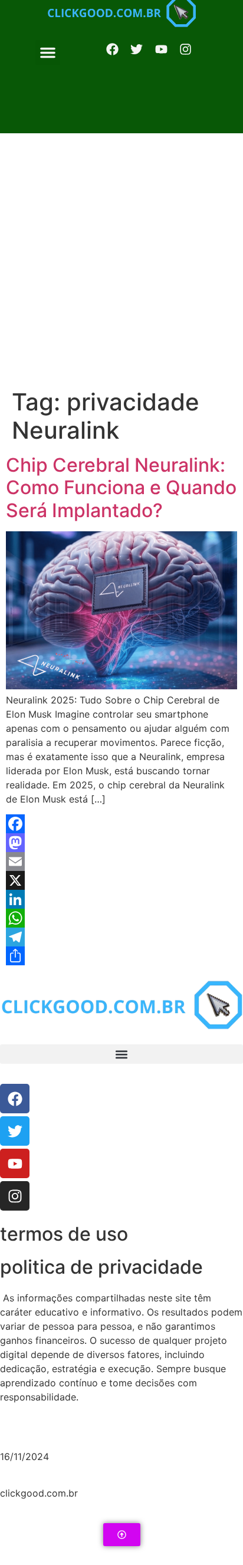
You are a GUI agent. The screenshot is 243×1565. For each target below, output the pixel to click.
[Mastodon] (121, 842)
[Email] (121, 861)
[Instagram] (186, 50)
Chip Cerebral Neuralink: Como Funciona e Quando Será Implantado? (121, 487)
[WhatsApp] (121, 918)
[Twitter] (14, 1131)
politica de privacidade (101, 1266)
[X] (121, 880)
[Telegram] (121, 937)
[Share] (121, 955)
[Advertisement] (121, 260)
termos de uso (64, 1233)
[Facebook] (112, 50)
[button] (47, 52)
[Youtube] (14, 1163)
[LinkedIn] (121, 899)
